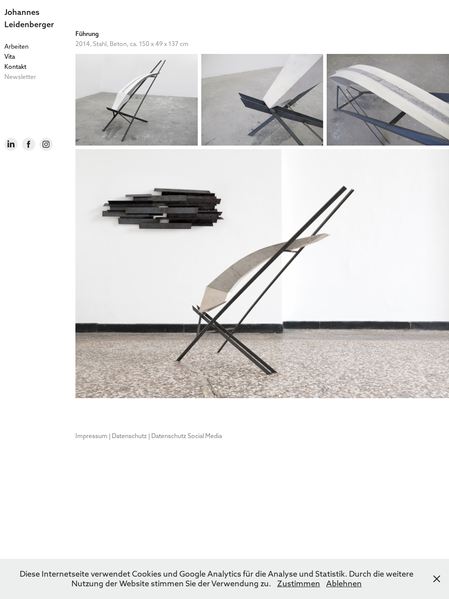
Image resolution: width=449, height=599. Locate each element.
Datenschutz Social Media (186, 436)
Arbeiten (16, 46)
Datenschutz (129, 436)
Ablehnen (344, 583)
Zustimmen (298, 583)
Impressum (91, 436)
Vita (9, 57)
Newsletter (20, 77)
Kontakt (15, 67)
